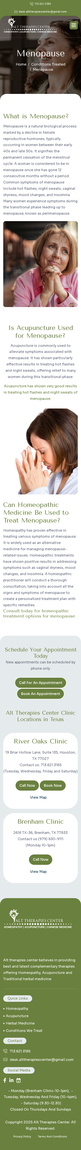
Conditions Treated (48, 64)
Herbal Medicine (20, 1023)
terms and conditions (52, 1136)
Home (21, 64)
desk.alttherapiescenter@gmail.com (43, 11)
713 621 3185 (43, 3)
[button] (74, 25)
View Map (38, 797)
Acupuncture (17, 1016)
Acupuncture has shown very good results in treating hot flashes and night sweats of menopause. (41, 392)
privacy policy (22, 1136)
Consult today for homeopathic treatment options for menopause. (39, 613)
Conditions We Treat (24, 1030)
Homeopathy (17, 1008)
